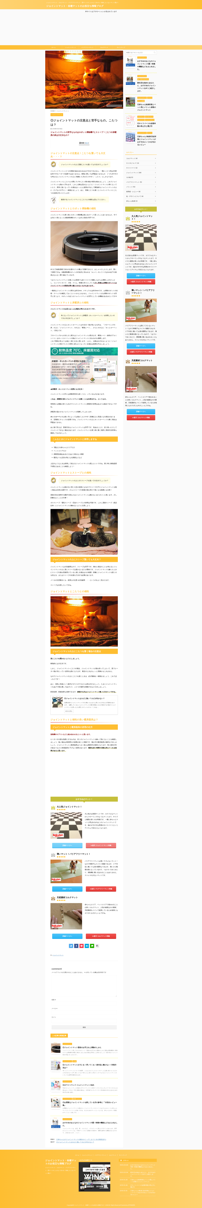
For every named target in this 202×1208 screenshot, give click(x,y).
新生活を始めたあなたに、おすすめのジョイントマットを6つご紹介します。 (142, 1174)
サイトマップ (121, 47)
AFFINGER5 (131, 1205)
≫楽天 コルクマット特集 (101, 936)
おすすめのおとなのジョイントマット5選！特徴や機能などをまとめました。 (142, 1167)
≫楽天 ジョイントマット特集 (101, 845)
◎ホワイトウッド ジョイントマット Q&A (78, 1085)
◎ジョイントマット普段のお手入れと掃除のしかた (82, 1047)
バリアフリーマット (87, 47)
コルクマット (104, 47)
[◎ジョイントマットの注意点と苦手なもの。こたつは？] (87, 946)
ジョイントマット (70, 47)
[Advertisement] (101, 28)
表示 (86, 143)
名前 (54, 1000)
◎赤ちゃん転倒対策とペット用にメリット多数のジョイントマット (146, 107)
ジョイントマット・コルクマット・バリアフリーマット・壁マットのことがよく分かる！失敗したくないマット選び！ (60, 1170)
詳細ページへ (67, 845)
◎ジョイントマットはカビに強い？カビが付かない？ (75, 1142)
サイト (54, 1017)
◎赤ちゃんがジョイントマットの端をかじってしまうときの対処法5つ (81, 1139)
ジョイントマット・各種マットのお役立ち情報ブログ (75, 6)
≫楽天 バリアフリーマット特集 (101, 889)
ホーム (54, 47)
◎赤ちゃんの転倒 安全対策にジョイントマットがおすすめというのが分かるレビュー (142, 1192)
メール (54, 1008)
